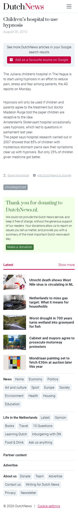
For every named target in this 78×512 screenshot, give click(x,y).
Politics (52, 379)
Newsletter (28, 493)
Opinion (60, 418)
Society (64, 387)
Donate (25, 476)
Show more (66, 265)
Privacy (10, 493)
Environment (14, 396)
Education (12, 404)
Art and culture (15, 387)
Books (9, 426)
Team (39, 476)
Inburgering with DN (46, 434)
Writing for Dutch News (42, 485)
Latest (8, 265)
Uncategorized (15, 187)
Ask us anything (40, 442)
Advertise (55, 476)
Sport (35, 387)
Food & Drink (14, 442)
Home (19, 379)
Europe (49, 387)
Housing (49, 396)
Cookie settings (49, 506)
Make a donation (19, 247)
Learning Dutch (16, 434)
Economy (35, 379)
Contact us (13, 485)
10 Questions (42, 426)
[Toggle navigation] (69, 6)
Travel (23, 426)
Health (33, 396)
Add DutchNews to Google (54, 175)
